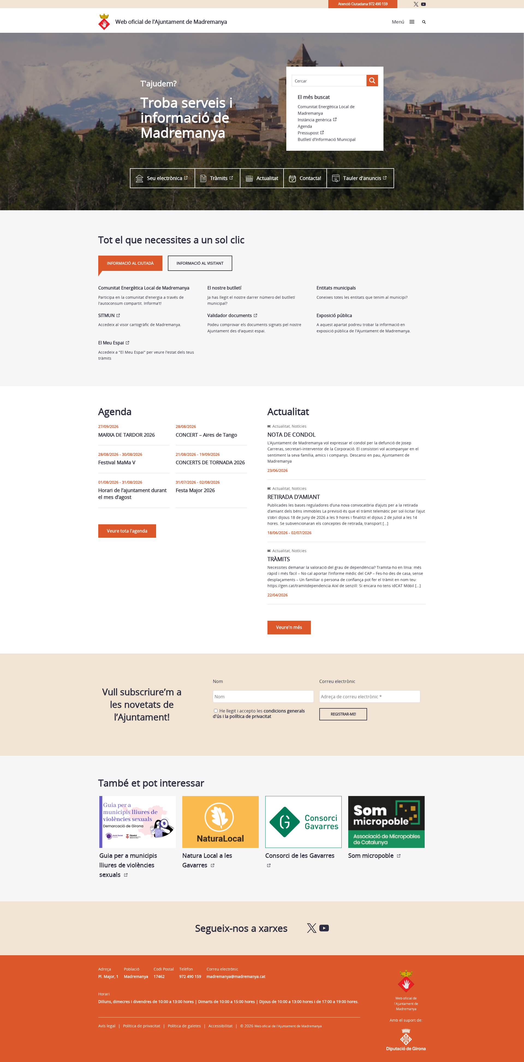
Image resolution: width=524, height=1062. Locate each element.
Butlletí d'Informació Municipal (327, 139)
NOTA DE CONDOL (291, 434)
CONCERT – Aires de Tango (206, 434)
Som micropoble (371, 855)
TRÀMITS (278, 559)
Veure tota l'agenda (127, 531)
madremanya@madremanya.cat (236, 976)
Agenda (305, 126)
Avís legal (106, 1025)
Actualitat (267, 178)
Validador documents (229, 315)
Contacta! (310, 178)
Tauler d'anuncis (362, 178)
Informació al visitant (200, 263)
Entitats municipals (336, 288)
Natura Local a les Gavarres (207, 860)
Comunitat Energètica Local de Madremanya (326, 110)
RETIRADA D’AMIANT (293, 497)
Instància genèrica (314, 119)
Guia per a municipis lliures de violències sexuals (128, 864)
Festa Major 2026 (195, 490)
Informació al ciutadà (130, 263)
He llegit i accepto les (259, 713)
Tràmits (219, 178)
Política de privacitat (141, 1025)
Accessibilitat (221, 1025)
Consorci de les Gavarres (300, 855)
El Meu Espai (111, 343)
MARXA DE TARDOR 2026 (126, 434)
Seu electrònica (164, 178)
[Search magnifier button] (372, 80)
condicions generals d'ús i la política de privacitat (259, 713)
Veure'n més (289, 627)
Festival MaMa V (116, 462)
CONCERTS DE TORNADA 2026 (210, 462)
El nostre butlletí (224, 288)
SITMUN (106, 315)
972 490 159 (190, 976)
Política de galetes (184, 1025)
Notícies (299, 426)
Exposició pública (334, 315)
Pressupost (308, 132)
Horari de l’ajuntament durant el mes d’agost (132, 493)
